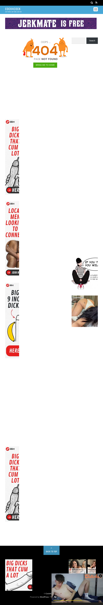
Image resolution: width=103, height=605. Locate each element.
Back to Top (51, 551)
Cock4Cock (50, 594)
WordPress (44, 597)
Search (92, 41)
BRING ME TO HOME (45, 65)
